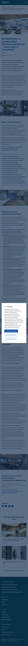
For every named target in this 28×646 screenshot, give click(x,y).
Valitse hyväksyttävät (11, 335)
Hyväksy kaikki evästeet (11, 331)
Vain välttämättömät (11, 339)
